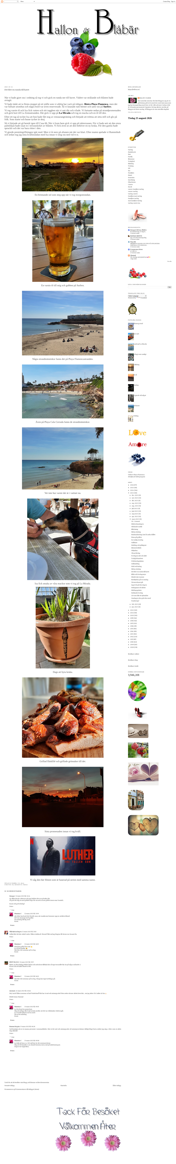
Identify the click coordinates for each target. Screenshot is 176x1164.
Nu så (135, 375)
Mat (129, 154)
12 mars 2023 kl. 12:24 (22, 896)
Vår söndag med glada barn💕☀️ (140, 257)
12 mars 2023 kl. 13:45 (29, 932)
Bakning (131, 164)
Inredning (131, 180)
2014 (132, 631)
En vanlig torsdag (137, 540)
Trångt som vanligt (139, 354)
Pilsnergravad (138, 323)
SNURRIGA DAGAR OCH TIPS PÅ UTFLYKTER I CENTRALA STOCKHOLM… (145, 244)
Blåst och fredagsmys (138, 574)
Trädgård (131, 161)
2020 (132, 615)
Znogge (12, 896)
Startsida (63, 1085)
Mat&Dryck (18, 884)
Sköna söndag (136, 532)
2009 (132, 645)
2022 (132, 610)
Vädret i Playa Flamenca (136, 475)
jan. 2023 (135, 607)
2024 (132, 490)
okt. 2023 (135, 500)
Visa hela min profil (134, 112)
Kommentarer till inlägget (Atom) (27, 1089)
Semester (131, 177)
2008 (132, 647)
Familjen (131, 173)
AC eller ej (133, 251)
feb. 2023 (135, 604)
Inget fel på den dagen (139, 585)
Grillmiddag (135, 564)
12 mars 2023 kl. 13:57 (27, 962)
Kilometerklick (136, 548)
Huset (130, 175)
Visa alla (169, 261)
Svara (11, 906)
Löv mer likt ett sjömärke (139, 595)
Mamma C (17, 913)
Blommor (131, 159)
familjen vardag (133, 198)
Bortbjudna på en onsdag (139, 580)
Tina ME (133, 242)
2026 (132, 485)
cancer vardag (133, 191)
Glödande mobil (136, 527)
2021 (132, 613)
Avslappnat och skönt (138, 588)
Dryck (130, 187)
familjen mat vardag (135, 196)
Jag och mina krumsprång (138, 237)
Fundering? (135, 601)
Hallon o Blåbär (145, 98)
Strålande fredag (137, 593)
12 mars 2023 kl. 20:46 (23, 991)
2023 (132, 493)
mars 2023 (135, 519)
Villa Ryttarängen (15, 932)
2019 (131, 618)
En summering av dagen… (138, 231)
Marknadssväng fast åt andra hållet (143, 535)
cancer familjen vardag (136, 189)
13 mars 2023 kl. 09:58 (31, 1040)
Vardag (25, 884)
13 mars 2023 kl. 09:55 (31, 1007)
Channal (133, 255)
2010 (132, 642)
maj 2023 (135, 514)
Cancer (130, 184)
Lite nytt (136, 334)
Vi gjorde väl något (139, 395)
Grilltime (134, 542)
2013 (132, 634)
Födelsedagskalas (137, 561)
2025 (132, 488)
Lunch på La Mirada (140, 344)
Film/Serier (132, 182)
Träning (131, 166)
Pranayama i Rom (136, 249)
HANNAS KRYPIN (136, 236)
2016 (131, 626)
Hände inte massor (137, 577)
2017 (131, 623)
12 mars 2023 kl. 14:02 (31, 976)
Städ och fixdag (136, 566)
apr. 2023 (135, 516)
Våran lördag (135, 553)
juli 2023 (135, 508)
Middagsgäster (136, 590)
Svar (12, 910)
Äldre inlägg (117, 1085)
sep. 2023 (135, 503)
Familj (130, 157)
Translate (143, 298)
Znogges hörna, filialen (138, 230)
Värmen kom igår (137, 582)
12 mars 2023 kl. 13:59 (31, 913)
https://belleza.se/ (134, 89)
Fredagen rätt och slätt (139, 556)
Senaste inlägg (9, 1085)
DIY (129, 168)
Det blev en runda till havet (140, 572)
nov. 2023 (135, 498)
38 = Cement (135, 521)
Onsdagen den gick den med (141, 598)
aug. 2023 (135, 506)
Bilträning (134, 529)
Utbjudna (134, 550)
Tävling (136, 416)
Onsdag (136, 385)
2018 (132, 621)
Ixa (13, 884)
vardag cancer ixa (134, 203)
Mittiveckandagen (137, 524)
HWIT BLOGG (14, 962)
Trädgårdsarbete (137, 558)
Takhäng (136, 365)
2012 (132, 637)
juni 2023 (135, 511)
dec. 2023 (135, 495)
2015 (131, 629)
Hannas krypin (14, 1026)
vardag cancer (133, 194)
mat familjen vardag (135, 201)
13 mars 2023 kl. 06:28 (27, 1026)
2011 (131, 639)
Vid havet (136, 406)
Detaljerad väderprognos (136, 477)
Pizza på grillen (136, 537)
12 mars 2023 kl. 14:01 (31, 944)
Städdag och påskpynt (138, 545)
